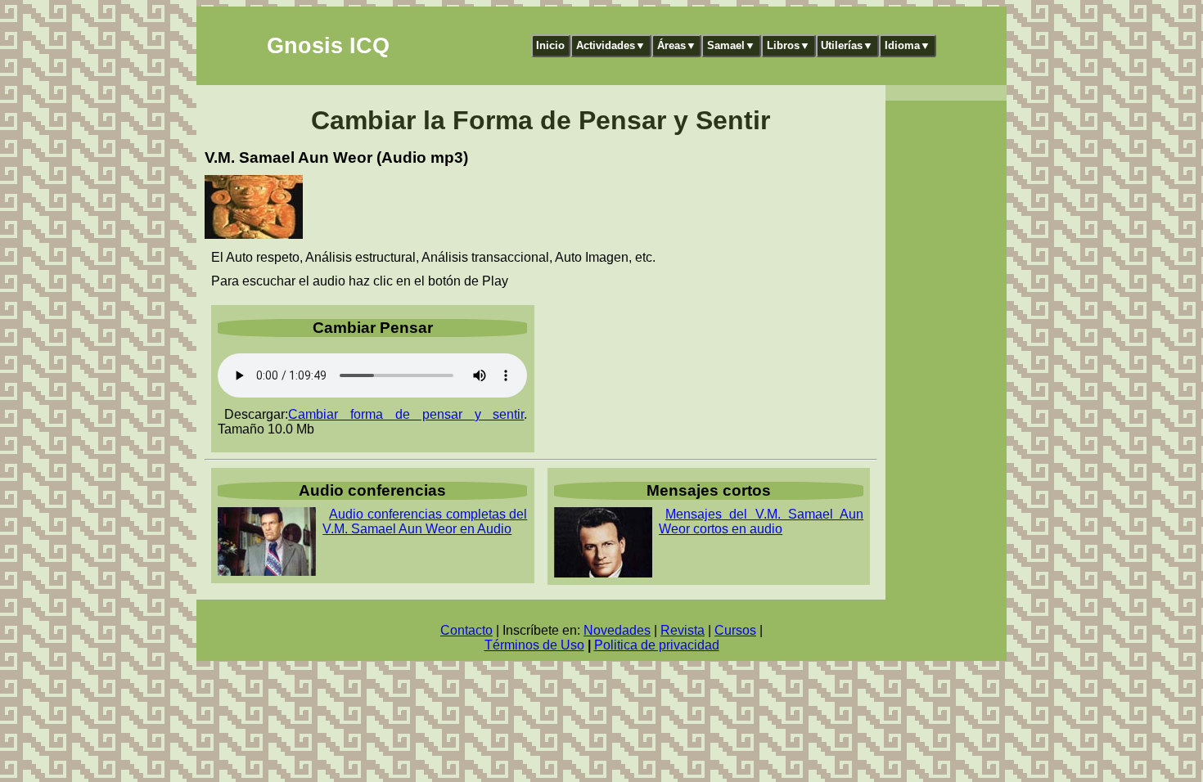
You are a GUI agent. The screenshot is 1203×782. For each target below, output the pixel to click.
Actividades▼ (611, 45)
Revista (682, 630)
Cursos (735, 630)
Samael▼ (731, 45)
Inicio (550, 45)
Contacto (466, 630)
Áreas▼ (676, 45)
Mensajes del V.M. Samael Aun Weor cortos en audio (761, 521)
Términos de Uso (534, 645)
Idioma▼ (907, 45)
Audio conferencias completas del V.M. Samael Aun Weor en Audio (424, 521)
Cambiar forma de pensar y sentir (406, 414)
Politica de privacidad (656, 645)
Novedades (617, 630)
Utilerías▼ (847, 45)
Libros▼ (788, 45)
